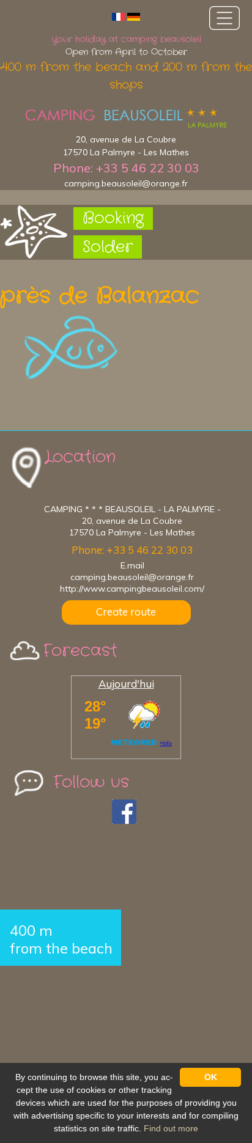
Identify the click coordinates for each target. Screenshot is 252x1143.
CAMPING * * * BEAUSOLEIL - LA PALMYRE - (132, 509)
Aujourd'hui (126, 683)
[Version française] (118, 16)
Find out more (171, 1128)
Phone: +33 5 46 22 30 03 (126, 167)
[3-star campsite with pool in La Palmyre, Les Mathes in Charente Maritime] (126, 119)
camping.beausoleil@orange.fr (126, 183)
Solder (108, 247)
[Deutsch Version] (133, 16)
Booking (113, 218)
